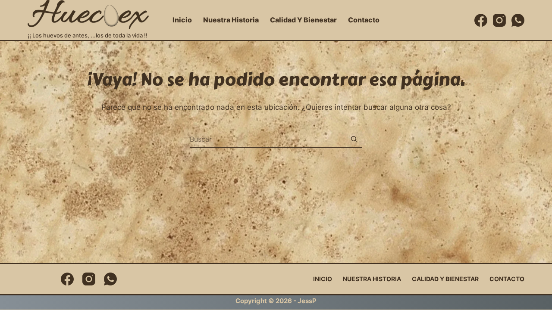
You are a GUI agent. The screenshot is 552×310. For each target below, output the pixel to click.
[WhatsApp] (517, 20)
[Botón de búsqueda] (353, 138)
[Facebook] (480, 20)
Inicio (182, 20)
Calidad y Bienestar (303, 20)
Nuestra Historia (231, 20)
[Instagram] (499, 20)
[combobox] (267, 139)
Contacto (364, 20)
